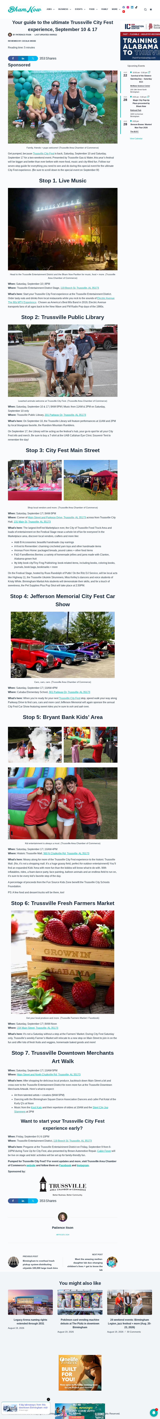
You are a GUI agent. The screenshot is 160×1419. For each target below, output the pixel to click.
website (30, 1165)
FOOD (92, 9)
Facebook (65, 1165)
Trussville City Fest (43, 153)
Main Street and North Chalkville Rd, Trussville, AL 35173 (48, 1074)
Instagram (83, 1165)
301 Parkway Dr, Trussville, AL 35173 (69, 692)
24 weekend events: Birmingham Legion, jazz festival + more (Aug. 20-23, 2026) (129, 1323)
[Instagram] (128, 7)
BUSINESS (63, 9)
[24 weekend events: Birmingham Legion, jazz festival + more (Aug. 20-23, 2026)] (129, 1302)
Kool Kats (36, 1107)
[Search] (145, 9)
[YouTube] (123, 11)
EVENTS (78, 9)
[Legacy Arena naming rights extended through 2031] (30, 1302)
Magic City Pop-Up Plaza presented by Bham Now (141, 103)
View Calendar (136, 138)
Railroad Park (135, 110)
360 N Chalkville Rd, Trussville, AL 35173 (66, 853)
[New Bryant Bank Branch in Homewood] (80, 1411)
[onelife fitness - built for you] (80, 1372)
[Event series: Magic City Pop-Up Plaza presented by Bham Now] (148, 97)
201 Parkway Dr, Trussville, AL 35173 (65, 415)
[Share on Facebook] (13, 58)
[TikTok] (136, 7)
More (115, 9)
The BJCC (134, 131)
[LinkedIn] (132, 7)
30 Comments (134, 1332)
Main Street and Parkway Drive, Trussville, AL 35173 (57, 517)
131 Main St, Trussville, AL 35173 (32, 521)
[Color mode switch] (151, 9)
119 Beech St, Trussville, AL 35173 (79, 288)
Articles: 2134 (62, 1235)
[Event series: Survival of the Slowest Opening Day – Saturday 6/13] (149, 72)
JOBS (49, 9)
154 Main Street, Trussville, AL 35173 (37, 1028)
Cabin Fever (104, 1151)
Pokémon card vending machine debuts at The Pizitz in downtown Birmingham (79, 1323)
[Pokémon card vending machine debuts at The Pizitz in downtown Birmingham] (80, 1302)
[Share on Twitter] (33, 58)
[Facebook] (123, 7)
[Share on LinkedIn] (23, 58)
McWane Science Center (140, 86)
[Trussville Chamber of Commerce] (62, 1186)
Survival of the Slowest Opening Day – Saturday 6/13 (141, 79)
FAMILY (104, 9)
